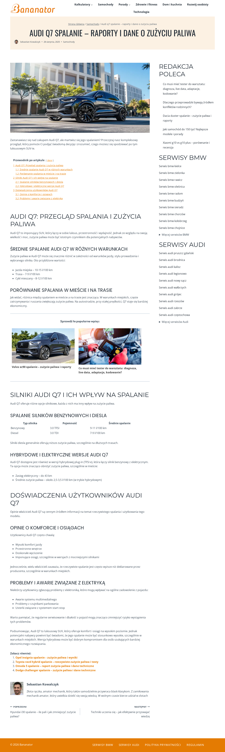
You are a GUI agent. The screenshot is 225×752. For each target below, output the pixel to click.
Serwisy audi (129, 745)
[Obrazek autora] (16, 42)
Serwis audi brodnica (172, 260)
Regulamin (195, 745)
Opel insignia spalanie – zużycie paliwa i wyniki (46, 657)
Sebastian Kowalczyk (30, 41)
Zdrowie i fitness (146, 4)
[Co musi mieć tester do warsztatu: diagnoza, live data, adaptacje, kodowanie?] (110, 346)
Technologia (141, 12)
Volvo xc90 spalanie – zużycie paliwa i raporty (41, 367)
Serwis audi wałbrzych (172, 287)
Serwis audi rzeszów (171, 301)
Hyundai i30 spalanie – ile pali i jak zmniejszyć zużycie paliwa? (43, 711)
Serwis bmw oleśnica (172, 186)
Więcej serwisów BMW (175, 234)
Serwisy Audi (182, 245)
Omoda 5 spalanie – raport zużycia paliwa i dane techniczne (54, 666)
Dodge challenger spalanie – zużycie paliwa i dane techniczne (55, 670)
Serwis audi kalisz (170, 267)
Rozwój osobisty (197, 4)
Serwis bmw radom (171, 193)
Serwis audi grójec (170, 294)
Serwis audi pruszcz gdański (176, 253)
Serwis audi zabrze (170, 308)
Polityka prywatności (163, 745)
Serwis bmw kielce (170, 166)
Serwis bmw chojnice (172, 228)
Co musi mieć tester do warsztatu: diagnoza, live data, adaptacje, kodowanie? (108, 370)
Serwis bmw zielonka (172, 173)
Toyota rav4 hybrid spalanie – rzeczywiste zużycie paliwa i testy (56, 662)
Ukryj (49, 160)
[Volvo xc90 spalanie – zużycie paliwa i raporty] (43, 345)
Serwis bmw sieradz (171, 207)
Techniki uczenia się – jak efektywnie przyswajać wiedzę (120, 711)
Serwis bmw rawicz (170, 180)
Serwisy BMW (183, 157)
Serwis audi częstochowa (174, 315)
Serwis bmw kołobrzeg (173, 221)
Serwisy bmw (102, 745)
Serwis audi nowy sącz (172, 280)
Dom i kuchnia (172, 4)
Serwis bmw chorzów (172, 214)
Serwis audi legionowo (173, 273)
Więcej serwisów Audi (175, 322)
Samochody (105, 4)
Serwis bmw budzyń (171, 200)
